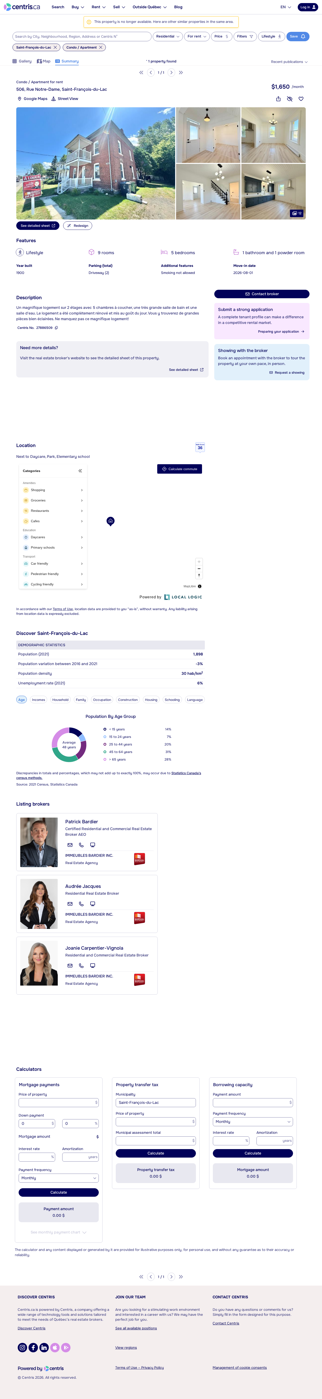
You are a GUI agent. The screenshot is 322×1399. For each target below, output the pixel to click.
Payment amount (227, 1094)
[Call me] (81, 845)
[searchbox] (79, 36)
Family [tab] (81, 700)
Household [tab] (60, 700)
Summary (70, 61)
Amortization (72, 1149)
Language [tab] (195, 700)
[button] (95, 163)
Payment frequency (35, 1169)
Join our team (130, 1297)
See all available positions (136, 1328)
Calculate (58, 1192)
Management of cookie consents (240, 1367)
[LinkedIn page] (44, 1347)
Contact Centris (230, 1297)
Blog (178, 6)
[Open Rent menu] (104, 7)
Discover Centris (36, 1297)
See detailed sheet (183, 370)
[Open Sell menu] (123, 7)
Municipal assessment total (138, 1132)
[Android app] (65, 1347)
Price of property (33, 1094)
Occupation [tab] (102, 700)
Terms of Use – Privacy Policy (139, 1367)
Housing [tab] (151, 700)
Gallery (25, 61)
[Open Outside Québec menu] (165, 7)
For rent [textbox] (194, 36)
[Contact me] (70, 845)
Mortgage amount (34, 1136)
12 (299, 213)
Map (46, 61)
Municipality (125, 1094)
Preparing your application (278, 331)
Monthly (28, 1177)
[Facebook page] (33, 1347)
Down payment (31, 1115)
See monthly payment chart (55, 1232)
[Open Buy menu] (82, 7)
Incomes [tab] (38, 700)
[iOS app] (55, 1347)
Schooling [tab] (172, 700)
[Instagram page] (22, 1347)
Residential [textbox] (165, 36)
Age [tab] (21, 700)
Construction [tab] (128, 700)
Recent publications (287, 62)
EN (283, 6)
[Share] (278, 98)
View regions (126, 1347)
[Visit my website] (92, 845)
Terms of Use (63, 609)
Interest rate (29, 1149)
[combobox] (82, 36)
